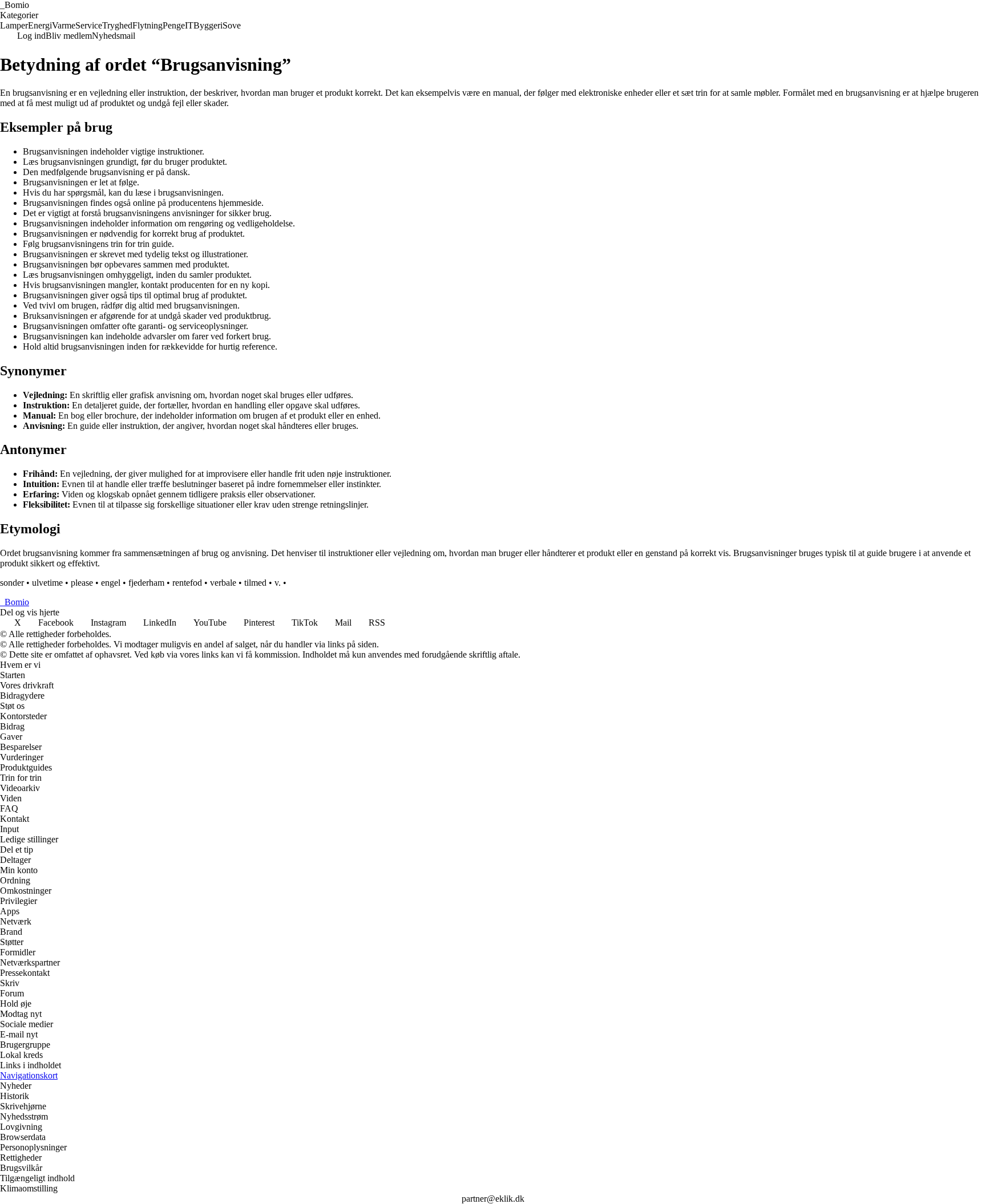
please (82, 582)
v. (277, 582)
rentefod (187, 582)
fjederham (146, 582)
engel (110, 582)
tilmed (255, 582)
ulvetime (47, 582)
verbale (223, 582)
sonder (12, 582)
